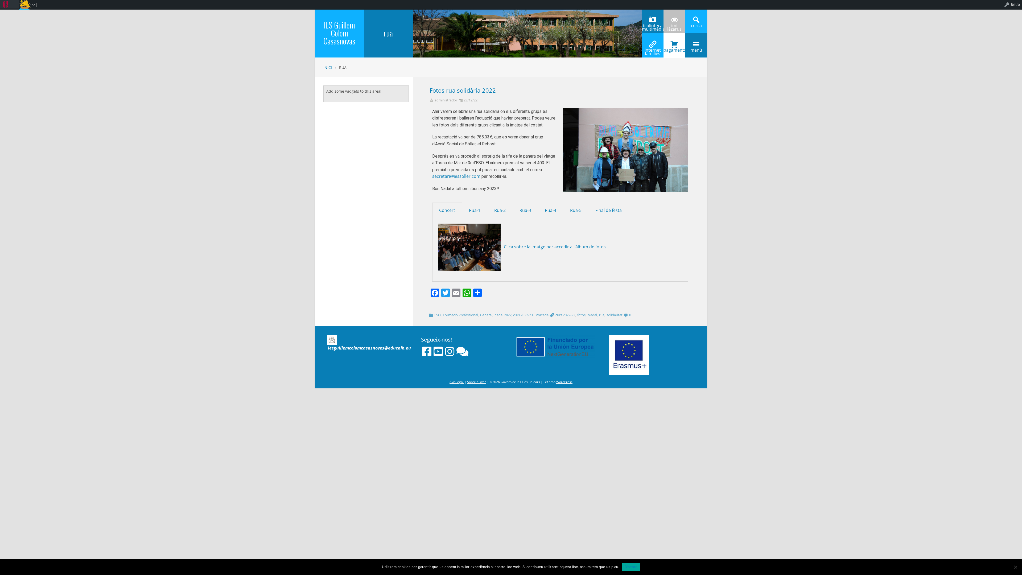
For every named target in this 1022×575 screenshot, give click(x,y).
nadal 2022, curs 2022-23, (514, 315)
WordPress (564, 382)
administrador (446, 100)
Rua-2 (500, 210)
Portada (542, 315)
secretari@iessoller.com (456, 176)
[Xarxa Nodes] (462, 351)
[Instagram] (449, 351)
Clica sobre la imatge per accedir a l (539, 247)
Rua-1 (474, 210)
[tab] (447, 210)
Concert (447, 210)
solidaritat (615, 315)
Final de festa (608, 210)
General (486, 315)
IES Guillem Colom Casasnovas (339, 33)
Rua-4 (550, 210)
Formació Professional (460, 315)
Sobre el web (476, 382)
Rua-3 (525, 210)
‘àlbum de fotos (590, 247)
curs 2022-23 (565, 315)
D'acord (631, 567)
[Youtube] (438, 351)
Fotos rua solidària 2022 (463, 90)
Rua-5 (576, 210)
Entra (1015, 4)
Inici (327, 67)
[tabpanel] (560, 250)
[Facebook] (426, 351)
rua (601, 315)
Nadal (592, 315)
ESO (437, 315)
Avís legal (457, 382)
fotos (581, 315)
